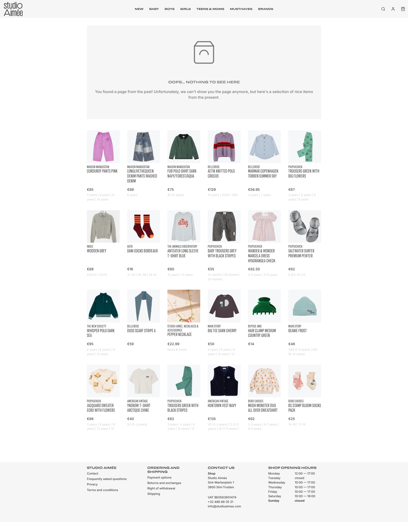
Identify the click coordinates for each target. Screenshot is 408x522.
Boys (169, 9)
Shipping (153, 494)
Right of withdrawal (161, 488)
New (139, 9)
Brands (265, 9)
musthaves (241, 9)
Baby (154, 9)
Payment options (159, 478)
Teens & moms (210, 9)
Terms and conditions (102, 490)
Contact (92, 473)
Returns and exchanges (164, 483)
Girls (185, 9)
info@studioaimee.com (224, 506)
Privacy (92, 484)
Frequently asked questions (107, 479)
